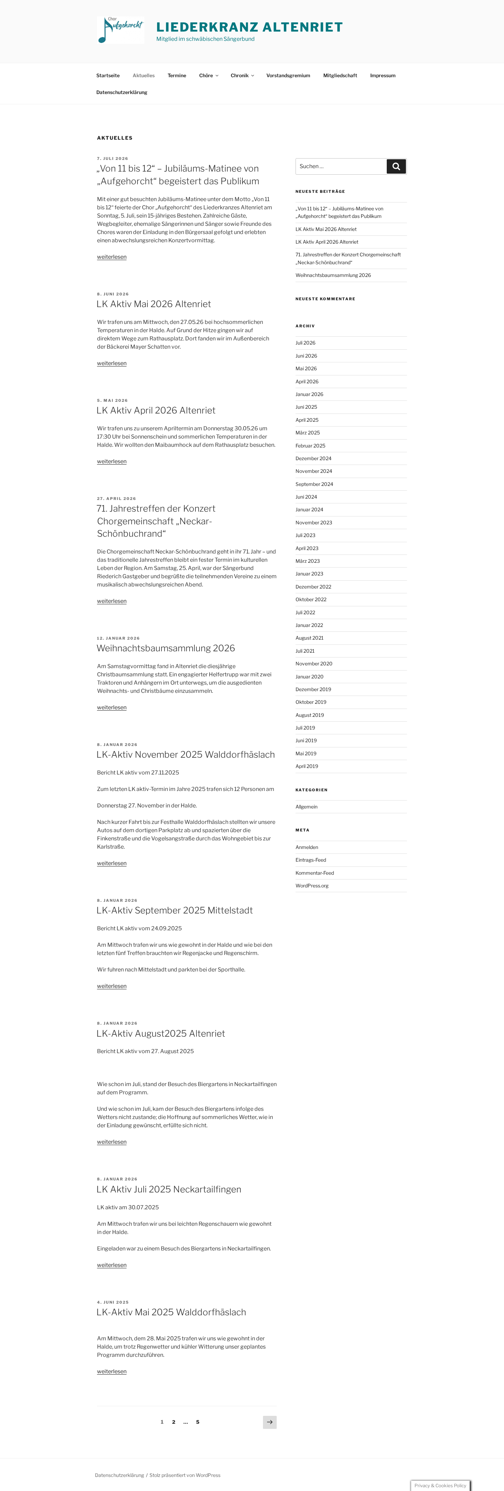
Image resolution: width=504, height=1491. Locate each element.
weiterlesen (112, 257)
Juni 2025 (306, 407)
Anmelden (307, 847)
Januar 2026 (309, 394)
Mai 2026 (306, 368)
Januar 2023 (309, 573)
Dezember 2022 (313, 587)
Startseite (108, 75)
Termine (177, 75)
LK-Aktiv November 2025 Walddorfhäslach (185, 754)
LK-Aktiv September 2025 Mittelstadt (174, 910)
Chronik (240, 75)
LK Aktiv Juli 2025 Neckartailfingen (168, 1189)
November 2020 (314, 663)
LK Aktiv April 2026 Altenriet (156, 410)
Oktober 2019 (311, 702)
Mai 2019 (306, 753)
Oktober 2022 (311, 599)
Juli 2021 (305, 651)
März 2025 (308, 432)
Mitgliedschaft (340, 75)
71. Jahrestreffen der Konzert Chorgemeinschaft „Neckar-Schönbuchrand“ (156, 521)
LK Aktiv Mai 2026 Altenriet (153, 304)
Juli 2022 (305, 612)
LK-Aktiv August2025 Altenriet (160, 1033)
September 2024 (314, 484)
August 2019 (310, 715)
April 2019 (307, 766)
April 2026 (307, 381)
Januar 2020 (310, 676)
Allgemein (306, 806)
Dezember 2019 (313, 689)
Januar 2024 (309, 509)
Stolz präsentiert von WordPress (184, 1475)
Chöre (206, 75)
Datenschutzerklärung (121, 92)
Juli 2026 (305, 343)
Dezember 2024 (314, 458)
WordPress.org (312, 885)
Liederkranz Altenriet (250, 27)
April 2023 (307, 548)
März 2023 (308, 561)
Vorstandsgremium (288, 75)
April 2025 (307, 420)
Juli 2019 (305, 728)
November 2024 (314, 471)
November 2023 (314, 522)
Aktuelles (144, 75)
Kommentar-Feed (315, 873)
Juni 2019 (306, 740)
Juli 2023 (305, 535)
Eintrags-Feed (311, 860)
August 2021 (310, 638)
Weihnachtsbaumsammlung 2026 (165, 648)
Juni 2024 (306, 497)
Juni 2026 (306, 356)
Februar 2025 (310, 446)
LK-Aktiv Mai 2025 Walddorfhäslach (171, 1312)
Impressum (383, 75)
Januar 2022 (309, 625)
